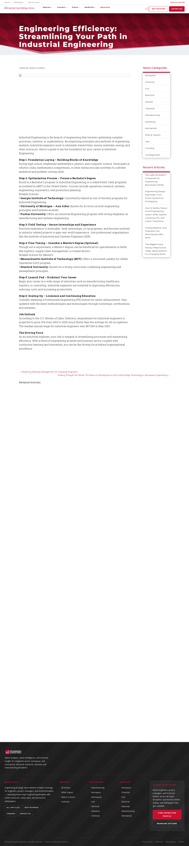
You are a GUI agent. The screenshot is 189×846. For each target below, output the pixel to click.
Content (61, 7)
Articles (7, 2)
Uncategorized (152, 155)
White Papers (67, 792)
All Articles (13, 807)
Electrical (149, 95)
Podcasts (65, 801)
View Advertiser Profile (167, 814)
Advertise (105, 7)
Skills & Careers (34, 2)
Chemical (149, 82)
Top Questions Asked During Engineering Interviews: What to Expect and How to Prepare (83, 716)
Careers (11, 814)
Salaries (47, 7)
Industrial (24, 68)
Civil (147, 88)
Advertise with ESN (177, 2)
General (149, 102)
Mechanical (150, 128)
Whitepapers (19, 2)
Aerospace (150, 75)
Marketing (150, 122)
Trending (149, 148)
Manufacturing (152, 115)
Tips (147, 141)
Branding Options (167, 824)
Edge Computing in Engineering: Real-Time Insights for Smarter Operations (74, 603)
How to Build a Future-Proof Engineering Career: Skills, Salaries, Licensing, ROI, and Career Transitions (156, 214)
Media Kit (89, 7)
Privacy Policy (147, 842)
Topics (75, 7)
